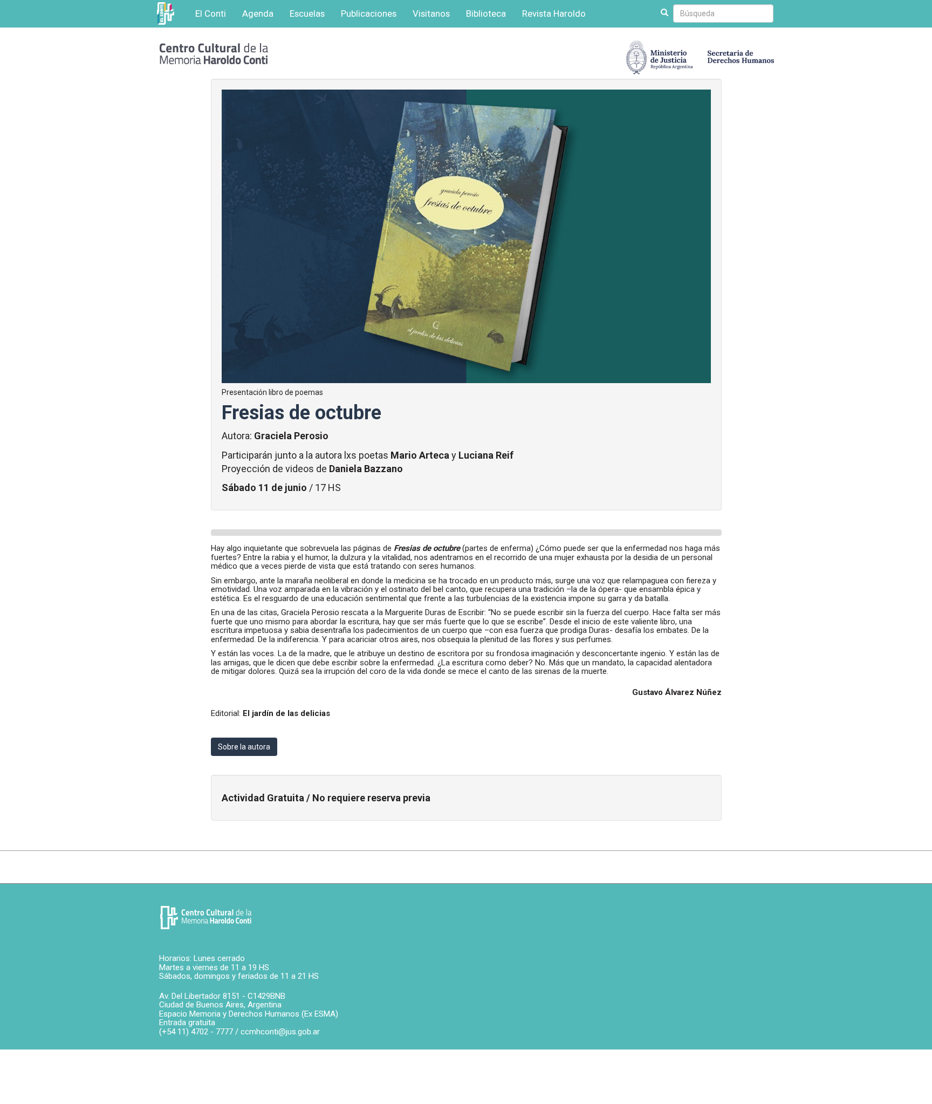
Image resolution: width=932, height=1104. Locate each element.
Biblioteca (486, 13)
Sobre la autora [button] (244, 746)
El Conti (210, 13)
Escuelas (307, 13)
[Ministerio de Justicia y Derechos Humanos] (700, 54)
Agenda (257, 13)
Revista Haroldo (554, 13)
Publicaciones (368, 13)
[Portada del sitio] (214, 53)
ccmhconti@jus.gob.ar (280, 1032)
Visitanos (431, 13)
